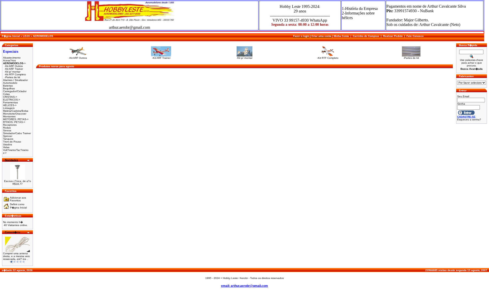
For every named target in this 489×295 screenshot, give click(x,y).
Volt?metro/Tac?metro (16, 150)
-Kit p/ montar (12, 71)
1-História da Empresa (360, 8)
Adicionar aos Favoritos (18, 199)
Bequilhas (9, 88)
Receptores (10, 124)
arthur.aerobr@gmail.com (129, 27)
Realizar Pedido (393, 36)
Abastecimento (12, 57)
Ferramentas (10, 102)
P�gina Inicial (11, 36)
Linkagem (9, 108)
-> (14, 63)
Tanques (8, 138)
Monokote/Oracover (14, 113)
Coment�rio (12, 232)
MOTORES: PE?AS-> (16, 119)
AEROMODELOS (43, 36)
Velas (6, 147)
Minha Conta (341, 36)
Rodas (7, 127)
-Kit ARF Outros (14, 66)
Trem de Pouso (12, 141)
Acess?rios (9, 60)
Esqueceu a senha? (469, 119)
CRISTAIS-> (10, 96)
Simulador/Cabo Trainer (17, 133)
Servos (7, 130)
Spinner (7, 136)
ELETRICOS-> (11, 99)
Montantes (9, 116)
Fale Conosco (415, 36)
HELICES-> (10, 105)
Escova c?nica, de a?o (17, 181)
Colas (6, 94)
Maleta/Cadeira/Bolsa (15, 110)
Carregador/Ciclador (14, 91)
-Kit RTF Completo (15, 74)
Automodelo (10, 82)
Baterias (8, 85)
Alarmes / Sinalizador (15, 80)
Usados (7, 144)
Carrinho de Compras (366, 36)
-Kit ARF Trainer (14, 68)
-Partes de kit (12, 77)
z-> (5, 152)
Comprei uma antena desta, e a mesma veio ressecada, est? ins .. (16, 256)
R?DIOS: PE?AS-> (14, 122)
